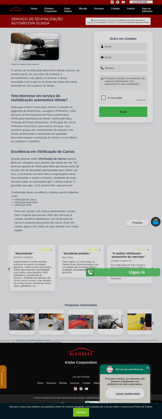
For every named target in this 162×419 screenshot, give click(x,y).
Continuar (81, 412)
